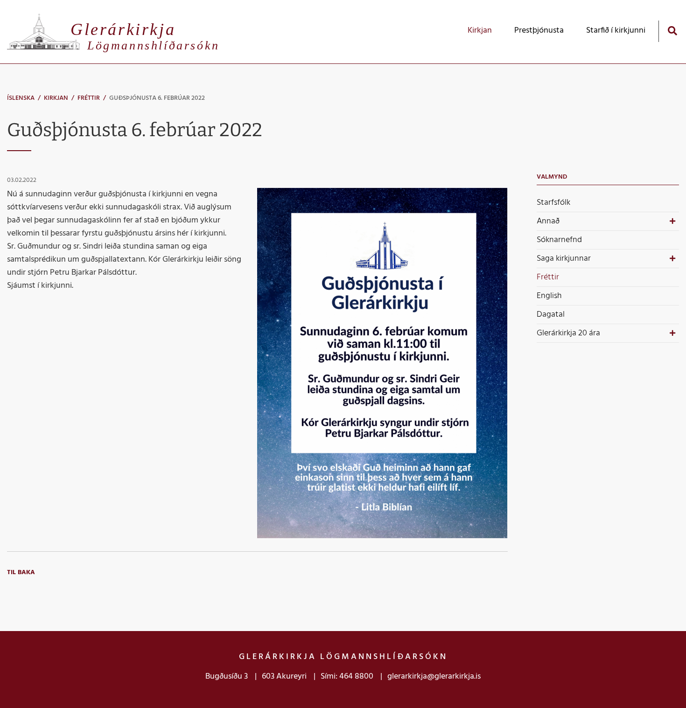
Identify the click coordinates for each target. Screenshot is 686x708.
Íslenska (21, 98)
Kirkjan (56, 98)
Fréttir (88, 98)
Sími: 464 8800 (347, 676)
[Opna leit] (672, 30)
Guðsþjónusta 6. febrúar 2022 (157, 98)
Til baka (21, 572)
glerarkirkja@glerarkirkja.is (434, 676)
